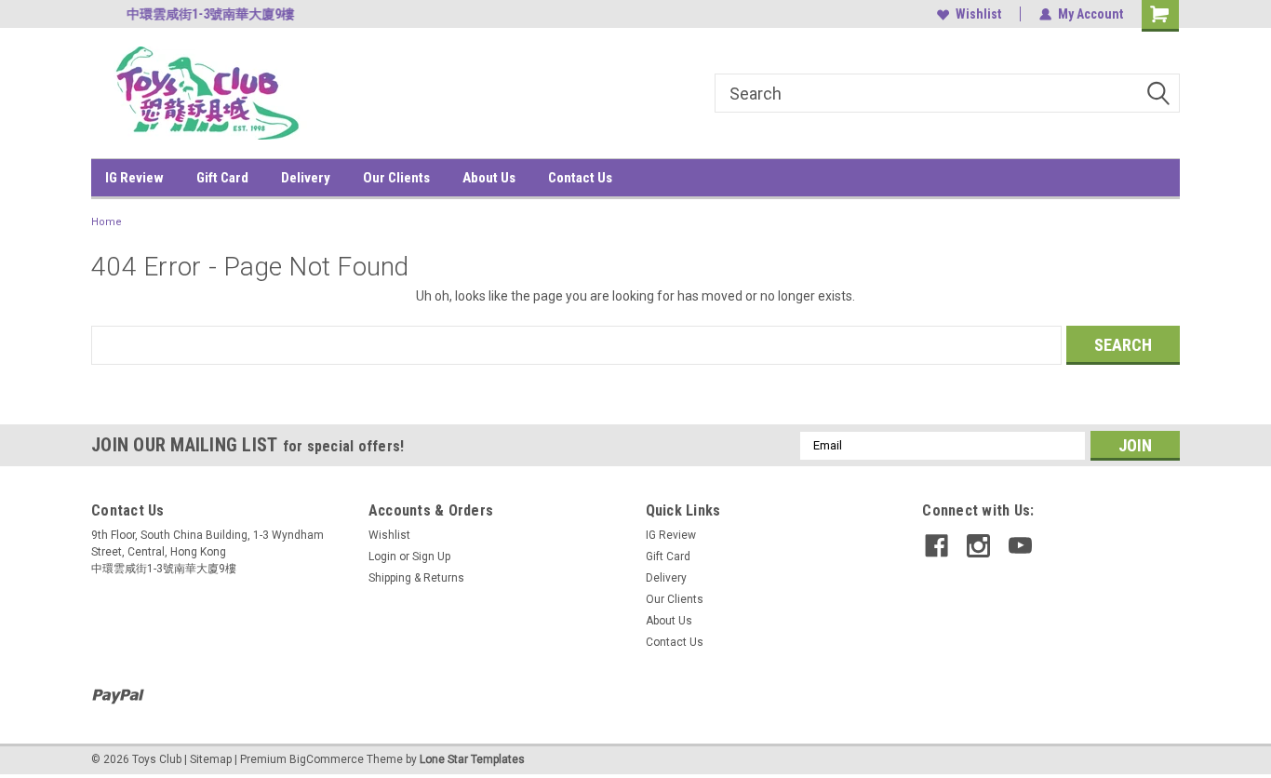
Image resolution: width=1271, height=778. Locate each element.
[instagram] (978, 545)
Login (382, 556)
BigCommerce (326, 759)
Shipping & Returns (416, 577)
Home (106, 222)
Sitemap (211, 759)
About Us (488, 177)
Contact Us (580, 177)
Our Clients (396, 177)
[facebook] (936, 545)
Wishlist (978, 14)
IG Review (134, 177)
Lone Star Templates (472, 759)
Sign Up (431, 556)
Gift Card (222, 177)
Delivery (305, 177)
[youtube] (1020, 545)
